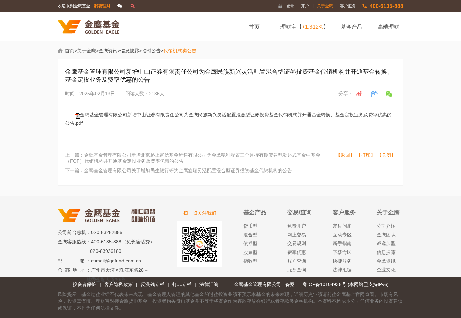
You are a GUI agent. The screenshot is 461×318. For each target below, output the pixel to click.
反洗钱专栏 (152, 284)
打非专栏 (181, 284)
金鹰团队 (386, 234)
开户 (307, 5)
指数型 (250, 261)
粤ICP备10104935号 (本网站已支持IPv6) (346, 284)
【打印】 (365, 155)
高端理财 (388, 27)
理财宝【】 (304, 27)
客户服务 (348, 6)
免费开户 (296, 226)
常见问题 (342, 226)
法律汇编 (342, 269)
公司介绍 (386, 226)
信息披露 (129, 50)
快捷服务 (342, 261)
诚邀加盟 (386, 243)
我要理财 (102, 6)
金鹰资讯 (108, 50)
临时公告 (151, 50)
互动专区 (342, 234)
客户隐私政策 (118, 284)
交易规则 (296, 243)
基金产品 (351, 27)
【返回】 (345, 155)
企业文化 (386, 269)
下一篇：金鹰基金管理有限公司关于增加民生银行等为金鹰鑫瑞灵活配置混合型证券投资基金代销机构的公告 (178, 170)
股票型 (250, 252)
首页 (254, 27)
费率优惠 (296, 252)
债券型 (250, 243)
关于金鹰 (325, 6)
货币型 (250, 226)
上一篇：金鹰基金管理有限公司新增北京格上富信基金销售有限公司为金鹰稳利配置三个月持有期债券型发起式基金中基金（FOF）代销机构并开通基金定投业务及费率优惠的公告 (192, 158)
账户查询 (296, 261)
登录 (290, 6)
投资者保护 (84, 284)
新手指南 (342, 243)
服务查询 (296, 269)
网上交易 (296, 234)
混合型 (250, 234)
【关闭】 (386, 155)
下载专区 (342, 252)
